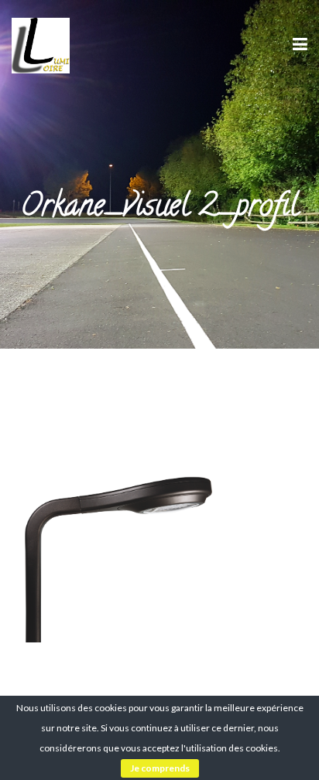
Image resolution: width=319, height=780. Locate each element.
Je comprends (160, 768)
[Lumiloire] (41, 43)
